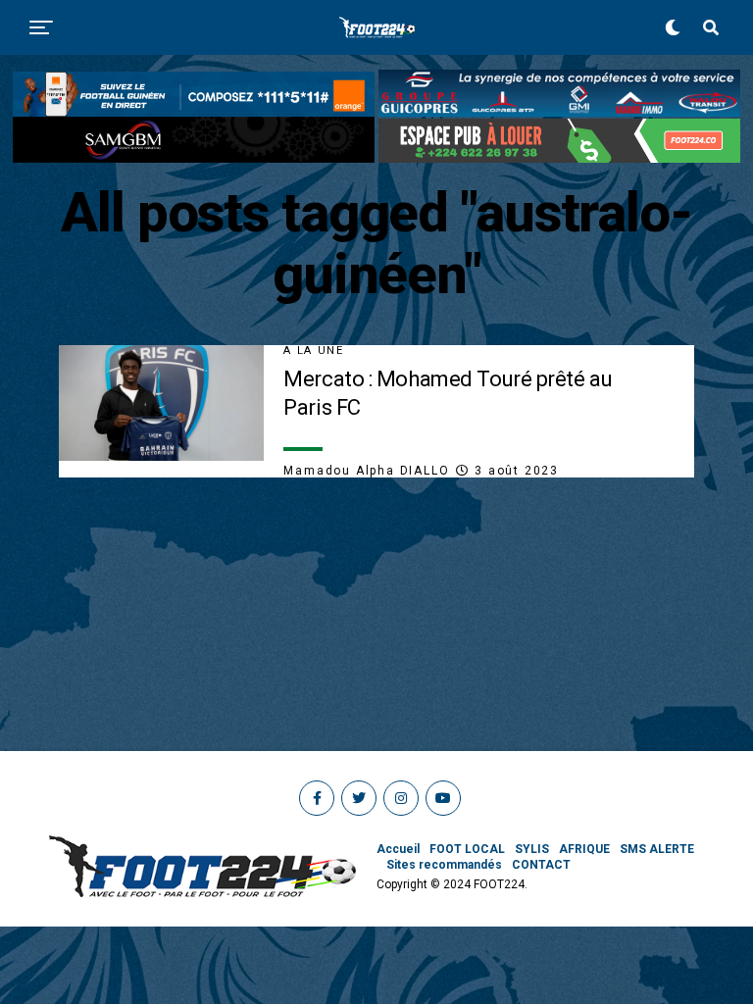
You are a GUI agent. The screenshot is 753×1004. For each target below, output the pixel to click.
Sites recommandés (444, 865)
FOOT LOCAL (467, 849)
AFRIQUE (584, 849)
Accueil (398, 849)
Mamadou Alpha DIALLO (366, 470)
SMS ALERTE (657, 849)
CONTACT (541, 865)
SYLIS (532, 849)
